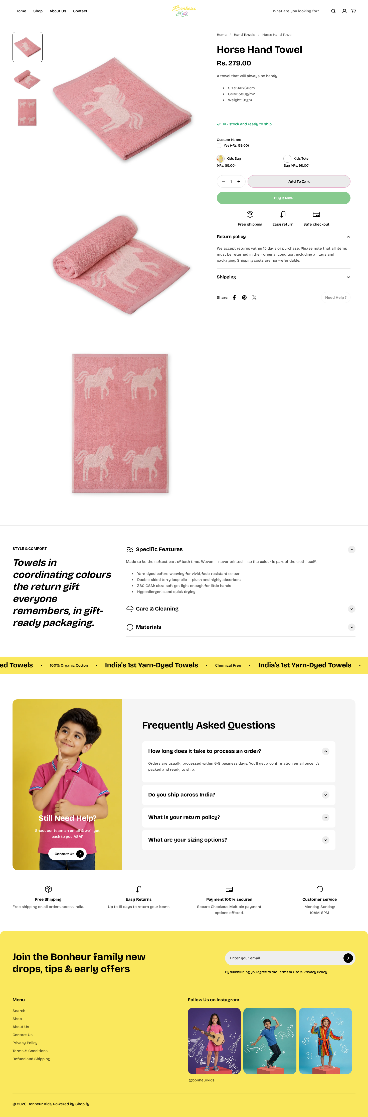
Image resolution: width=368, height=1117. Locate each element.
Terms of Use (288, 972)
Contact (80, 11)
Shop (38, 11)
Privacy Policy (315, 972)
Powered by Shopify (71, 1104)
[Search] (333, 11)
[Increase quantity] (240, 181)
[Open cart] (353, 11)
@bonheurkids (202, 1080)
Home (21, 11)
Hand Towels (244, 35)
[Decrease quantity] (222, 181)
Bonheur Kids (40, 1104)
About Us (58, 11)
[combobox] (304, 11)
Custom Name (229, 140)
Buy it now (283, 198)
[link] (335, 297)
